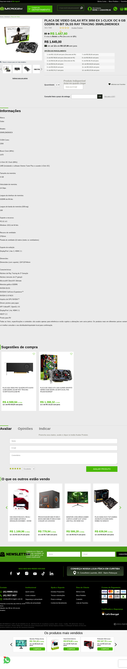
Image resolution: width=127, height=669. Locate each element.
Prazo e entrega (56, 599)
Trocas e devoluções (58, 595)
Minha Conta (101, 1)
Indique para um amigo (20, 78)
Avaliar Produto (77, 28)
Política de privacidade (33, 603)
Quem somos (29, 592)
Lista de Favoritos (82, 603)
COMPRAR (37, 649)
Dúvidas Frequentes (57, 592)
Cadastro (79, 599)
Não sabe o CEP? (109, 96)
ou (101, 10)
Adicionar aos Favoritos (118, 84)
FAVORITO (34, 354)
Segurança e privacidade (33, 599)
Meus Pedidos (113, 1)
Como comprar (30, 595)
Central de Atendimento (59, 603)
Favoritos (124, 1)
